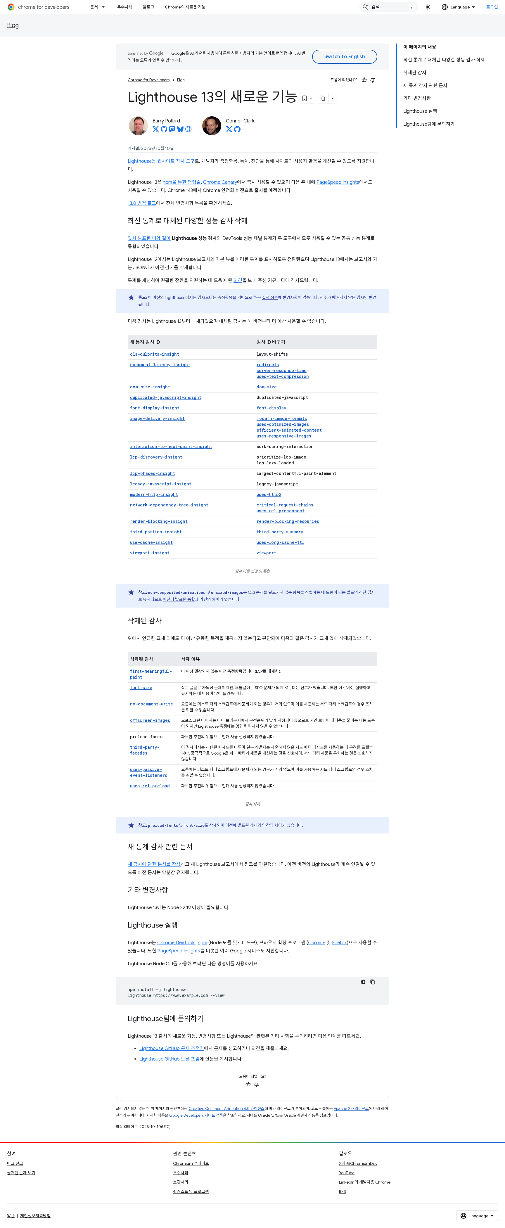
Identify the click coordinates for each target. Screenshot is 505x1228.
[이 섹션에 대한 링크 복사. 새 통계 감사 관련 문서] (198, 847)
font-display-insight (154, 408)
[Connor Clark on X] (229, 131)
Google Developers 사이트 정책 (196, 1115)
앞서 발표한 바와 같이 (149, 238)
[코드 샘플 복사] (372, 982)
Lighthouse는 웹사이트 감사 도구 (161, 161)
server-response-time (282, 370)
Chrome (316, 943)
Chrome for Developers (149, 79)
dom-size (267, 387)
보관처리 (180, 1182)
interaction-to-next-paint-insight (171, 446)
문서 (94, 7)
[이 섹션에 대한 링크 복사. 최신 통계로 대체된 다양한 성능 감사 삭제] (253, 221)
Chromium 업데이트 (191, 1163)
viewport (266, 553)
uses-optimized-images (283, 424)
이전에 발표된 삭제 (241, 825)
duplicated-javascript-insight (165, 397)
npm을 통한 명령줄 (182, 182)
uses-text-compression (283, 376)
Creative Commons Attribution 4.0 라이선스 (226, 1108)
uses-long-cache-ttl (280, 542)
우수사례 (124, 7)
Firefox (339, 943)
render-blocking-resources (288, 521)
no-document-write (151, 704)
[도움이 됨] (364, 80)
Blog (13, 25)
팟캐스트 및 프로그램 (191, 1191)
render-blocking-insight (159, 521)
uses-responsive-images (284, 436)
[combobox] (388, 7)
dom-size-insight (150, 387)
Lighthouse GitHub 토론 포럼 (169, 1059)
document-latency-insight (160, 364)
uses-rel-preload (150, 785)
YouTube (346, 1172)
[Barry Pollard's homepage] (188, 131)
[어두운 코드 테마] (363, 982)
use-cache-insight (151, 542)
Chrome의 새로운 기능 (185, 7)
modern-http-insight (154, 494)
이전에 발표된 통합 (179, 599)
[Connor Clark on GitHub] (237, 131)
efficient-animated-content (289, 430)
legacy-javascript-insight (160, 484)
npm (202, 943)
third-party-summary (280, 532)
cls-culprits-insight (154, 354)
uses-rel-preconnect (281, 510)
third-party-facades (145, 750)
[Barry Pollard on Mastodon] (172, 131)
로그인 (492, 7)
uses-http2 (269, 494)
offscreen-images (150, 720)
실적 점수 (270, 297)
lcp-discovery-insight (156, 457)
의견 (238, 280)
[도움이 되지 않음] (373, 80)
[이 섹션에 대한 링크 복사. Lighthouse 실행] (183, 925)
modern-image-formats (282, 418)
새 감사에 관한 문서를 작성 (154, 864)
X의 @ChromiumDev (358, 1163)
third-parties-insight (156, 532)
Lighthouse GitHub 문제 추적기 (171, 1048)
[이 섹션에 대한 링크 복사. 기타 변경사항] (174, 890)
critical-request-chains (285, 505)
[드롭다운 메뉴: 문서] (105, 7)
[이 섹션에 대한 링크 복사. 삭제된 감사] (167, 621)
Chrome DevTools (176, 943)
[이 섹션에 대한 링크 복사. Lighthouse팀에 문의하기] (209, 1019)
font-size (141, 687)
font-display (271, 408)
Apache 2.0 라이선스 (351, 1108)
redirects (268, 364)
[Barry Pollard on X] (156, 131)
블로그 (148, 7)
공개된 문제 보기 (21, 1172)
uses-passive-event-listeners (148, 772)
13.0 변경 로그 (142, 203)
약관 (11, 1215)
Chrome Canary (220, 182)
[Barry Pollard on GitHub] (164, 131)
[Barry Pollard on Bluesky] (180, 131)
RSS (342, 1191)
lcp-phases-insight (152, 473)
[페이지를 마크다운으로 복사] (323, 98)
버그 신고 (15, 1163)
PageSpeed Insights (338, 182)
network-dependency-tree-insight (169, 505)
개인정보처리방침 (35, 1215)
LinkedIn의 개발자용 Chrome (364, 1182)
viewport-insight (150, 553)
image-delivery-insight (157, 418)
